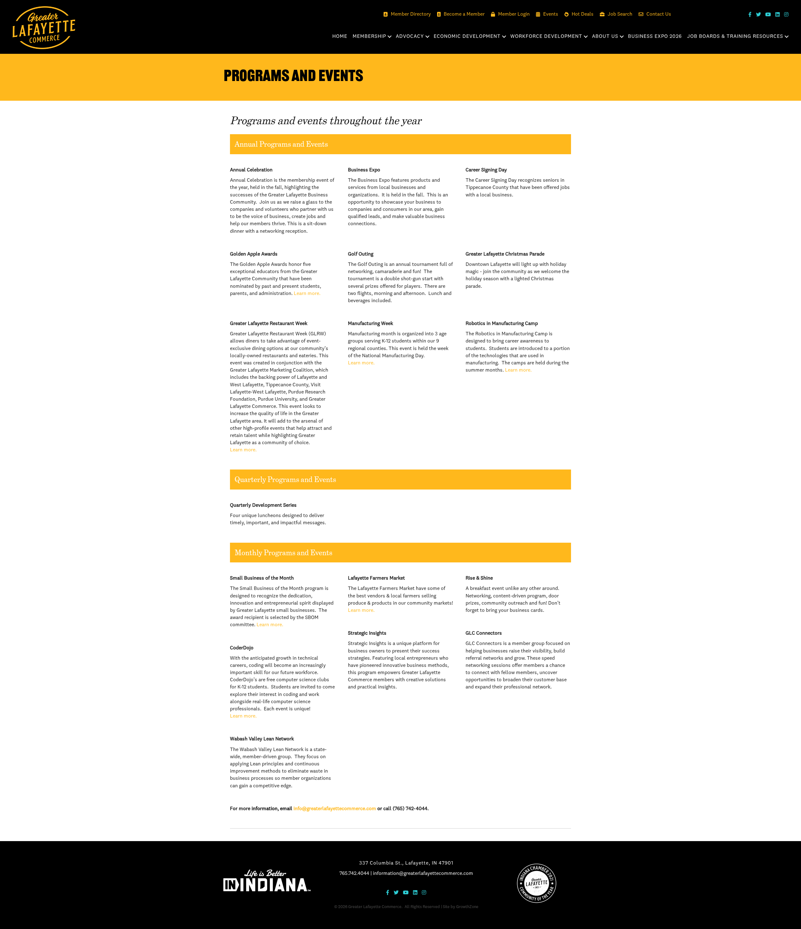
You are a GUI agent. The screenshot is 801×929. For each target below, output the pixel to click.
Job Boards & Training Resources (735, 36)
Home (339, 36)
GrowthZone (467, 907)
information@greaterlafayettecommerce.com (423, 873)
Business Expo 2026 (655, 36)
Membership (369, 36)
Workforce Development (546, 36)
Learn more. (307, 293)
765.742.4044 (354, 873)
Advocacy (410, 36)
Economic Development (467, 36)
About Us (605, 36)
